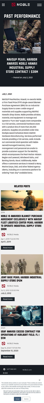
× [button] (39, 379)
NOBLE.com (27, 370)
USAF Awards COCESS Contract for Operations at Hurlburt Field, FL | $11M (20, 335)
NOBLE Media (13, 234)
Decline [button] (26, 399)
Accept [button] (17, 399)
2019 (3, 212)
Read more (7, 248)
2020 (3, 328)
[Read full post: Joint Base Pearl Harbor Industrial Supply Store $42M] (22, 264)
